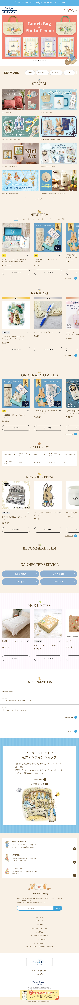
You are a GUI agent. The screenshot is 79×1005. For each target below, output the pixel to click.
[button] (33, 59)
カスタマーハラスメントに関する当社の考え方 (39, 945)
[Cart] (68, 9)
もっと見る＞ (39, 198)
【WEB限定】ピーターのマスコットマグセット (45, 411)
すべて (16, 218)
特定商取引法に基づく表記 (39, 927)
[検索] (72, 9)
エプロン (69, 71)
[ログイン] (64, 9)
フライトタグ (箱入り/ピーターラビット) (14, 517)
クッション (56, 71)
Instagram (58, 581)
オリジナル (52, 461)
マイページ (39, 920)
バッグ (49, 218)
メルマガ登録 (58, 573)
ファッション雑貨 (38, 218)
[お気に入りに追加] (28, 254)
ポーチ (30, 71)
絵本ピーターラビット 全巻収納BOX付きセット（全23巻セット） (14, 259)
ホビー (20, 461)
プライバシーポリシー (39, 938)
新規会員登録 (20, 573)
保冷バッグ (42, 71)
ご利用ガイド (39, 923)
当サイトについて (39, 942)
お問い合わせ (39, 916)
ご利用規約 (39, 931)
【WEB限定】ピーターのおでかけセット (45, 259)
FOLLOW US (69, 730)
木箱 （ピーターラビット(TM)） (46, 644)
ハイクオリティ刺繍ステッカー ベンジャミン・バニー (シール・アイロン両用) (14, 337)
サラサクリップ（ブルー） (44, 331)
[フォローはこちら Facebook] (41, 973)
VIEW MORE (69, 277)
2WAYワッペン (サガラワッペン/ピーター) (46, 513)
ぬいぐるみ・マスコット (8, 461)
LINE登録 (20, 581)
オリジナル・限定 (59, 218)
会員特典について (37, 783)
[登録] (59, 907)
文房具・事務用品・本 (53, 453)
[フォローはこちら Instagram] (38, 973)
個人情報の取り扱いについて (39, 934)
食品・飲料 (37, 461)
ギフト (65, 461)
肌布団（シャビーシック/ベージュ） (13, 641)
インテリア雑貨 (68, 453)
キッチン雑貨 (26, 218)
